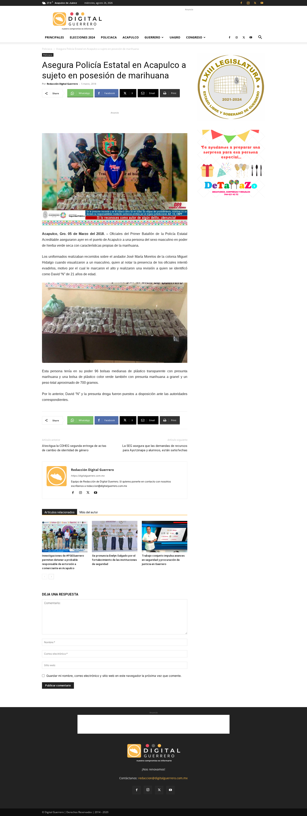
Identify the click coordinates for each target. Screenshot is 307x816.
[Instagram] (248, 3)
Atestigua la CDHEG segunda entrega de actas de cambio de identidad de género (74, 448)
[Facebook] (241, 3)
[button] (260, 38)
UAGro (175, 37)
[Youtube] (262, 3)
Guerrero (152, 37)
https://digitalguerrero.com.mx (88, 475)
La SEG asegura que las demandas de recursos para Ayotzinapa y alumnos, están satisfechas (154, 448)
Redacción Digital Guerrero (62, 83)
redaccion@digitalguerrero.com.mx (163, 778)
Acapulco (131, 37)
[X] (255, 3)
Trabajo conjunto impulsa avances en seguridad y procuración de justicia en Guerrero (163, 560)
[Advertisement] (189, 21)
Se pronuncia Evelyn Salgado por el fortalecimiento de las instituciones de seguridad (114, 560)
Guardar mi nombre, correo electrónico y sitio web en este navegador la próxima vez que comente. (113, 675)
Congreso (194, 37)
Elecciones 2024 (82, 37)
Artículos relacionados (59, 512)
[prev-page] (44, 576)
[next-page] (51, 576)
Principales (54, 37)
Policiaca (109, 37)
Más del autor (89, 512)
